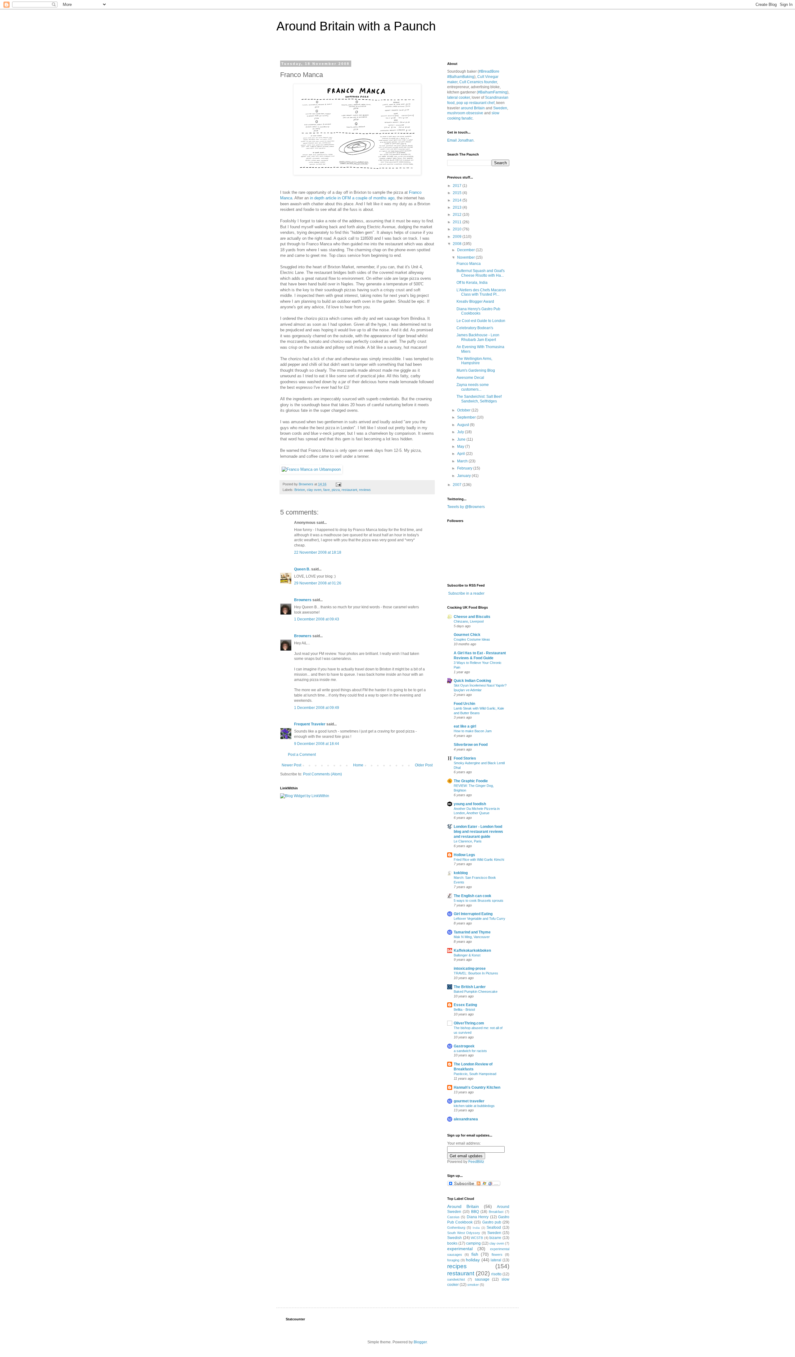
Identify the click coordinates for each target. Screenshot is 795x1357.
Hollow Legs (464, 855)
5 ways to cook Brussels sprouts (478, 900)
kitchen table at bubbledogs (474, 1106)
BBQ (475, 1212)
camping (473, 1243)
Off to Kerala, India (472, 282)
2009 (457, 236)
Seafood (494, 1227)
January (464, 476)
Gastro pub (491, 1222)
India (476, 1227)
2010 (457, 229)
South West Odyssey (463, 1233)
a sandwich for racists (470, 1051)
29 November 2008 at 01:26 (317, 583)
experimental (460, 1248)
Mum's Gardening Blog (476, 370)
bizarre (495, 1238)
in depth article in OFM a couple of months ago (352, 198)
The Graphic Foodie (471, 781)
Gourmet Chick (467, 635)
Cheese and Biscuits (472, 617)
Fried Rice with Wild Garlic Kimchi (479, 859)
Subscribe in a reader (466, 593)
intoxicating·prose (470, 968)
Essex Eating (465, 1005)
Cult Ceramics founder (478, 82)
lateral (496, 1260)
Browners (302, 600)
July (461, 432)
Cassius (453, 1217)
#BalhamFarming (492, 92)
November (466, 257)
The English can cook (472, 896)
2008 (457, 244)
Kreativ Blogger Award (475, 301)
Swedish (454, 1238)
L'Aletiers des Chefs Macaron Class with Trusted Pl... (481, 292)
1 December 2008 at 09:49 (316, 708)
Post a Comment (302, 754)
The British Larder (470, 987)
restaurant (349, 490)
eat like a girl (465, 726)
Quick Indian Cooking (472, 680)
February (465, 468)
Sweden (500, 108)
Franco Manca (469, 263)
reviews (365, 490)
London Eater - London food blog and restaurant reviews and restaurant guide (478, 831)
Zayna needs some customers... (473, 387)
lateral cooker (458, 97)
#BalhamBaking (460, 77)
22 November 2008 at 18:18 (317, 552)
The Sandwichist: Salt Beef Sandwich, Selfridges (479, 398)
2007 (457, 485)
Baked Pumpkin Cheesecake (475, 991)
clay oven (314, 490)
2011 (457, 222)
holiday (473, 1259)
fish (474, 1254)
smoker (473, 1285)
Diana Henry (477, 1217)
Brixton (299, 490)
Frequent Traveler (309, 724)
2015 (457, 193)
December (466, 250)
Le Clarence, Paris (468, 841)
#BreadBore (489, 71)
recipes (457, 1266)
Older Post (424, 765)
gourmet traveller (469, 1101)
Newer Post (291, 765)
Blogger (420, 1342)
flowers (497, 1254)
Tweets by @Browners (466, 507)
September (467, 417)
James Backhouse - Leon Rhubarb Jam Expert (478, 337)
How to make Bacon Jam (473, 731)
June (461, 439)
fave (326, 490)
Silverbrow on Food (471, 744)
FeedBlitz (476, 1162)
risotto (496, 1274)
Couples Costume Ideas (472, 639)
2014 (457, 200)
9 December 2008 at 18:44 (316, 744)
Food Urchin (464, 703)
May (461, 446)
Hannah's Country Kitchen (477, 1087)
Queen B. (302, 569)
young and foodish (470, 804)
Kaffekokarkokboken (472, 950)
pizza (336, 490)
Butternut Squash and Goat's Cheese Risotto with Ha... (481, 273)
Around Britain (463, 1206)
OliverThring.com (469, 1023)
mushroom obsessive (465, 113)
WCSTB (477, 1238)
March (463, 461)
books (452, 1243)
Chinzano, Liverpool (469, 621)
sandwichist (456, 1279)
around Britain (473, 108)
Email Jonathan (460, 140)
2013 (457, 207)
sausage (482, 1279)
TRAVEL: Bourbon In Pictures (476, 973)
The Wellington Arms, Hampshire (474, 360)
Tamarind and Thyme (472, 932)
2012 (457, 214)
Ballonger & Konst (467, 955)
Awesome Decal (470, 377)
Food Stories (465, 758)
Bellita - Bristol (464, 1009)
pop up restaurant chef (475, 103)
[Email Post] (338, 484)
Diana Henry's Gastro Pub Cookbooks (478, 311)
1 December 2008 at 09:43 (316, 619)
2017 (457, 186)
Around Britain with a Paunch (356, 26)
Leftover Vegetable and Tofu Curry (479, 918)
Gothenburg (456, 1227)
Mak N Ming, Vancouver (472, 937)
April (461, 454)
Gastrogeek (464, 1046)
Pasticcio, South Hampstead (475, 1074)
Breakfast (496, 1212)
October (464, 410)
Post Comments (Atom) (322, 774)
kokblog (461, 873)
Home (358, 765)
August (463, 425)
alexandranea (466, 1119)
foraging (453, 1260)
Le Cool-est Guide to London (481, 321)
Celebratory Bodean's (475, 328)
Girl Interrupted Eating (473, 914)
